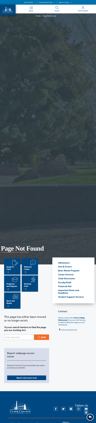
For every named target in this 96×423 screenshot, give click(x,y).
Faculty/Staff (64, 282)
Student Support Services (71, 296)
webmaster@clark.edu (69, 330)
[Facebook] (56, 409)
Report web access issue (27, 378)
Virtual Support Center (46, 2)
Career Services (66, 274)
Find (43, 337)
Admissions (64, 262)
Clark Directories (66, 278)
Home (38, 16)
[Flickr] (71, 409)
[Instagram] (78, 409)
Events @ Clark (28, 2)
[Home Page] (8, 9)
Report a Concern (64, 2)
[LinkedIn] (86, 412)
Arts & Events (65, 266)
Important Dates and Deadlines (68, 291)
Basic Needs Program (68, 270)
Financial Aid (64, 286)
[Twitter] (63, 409)
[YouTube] (86, 409)
